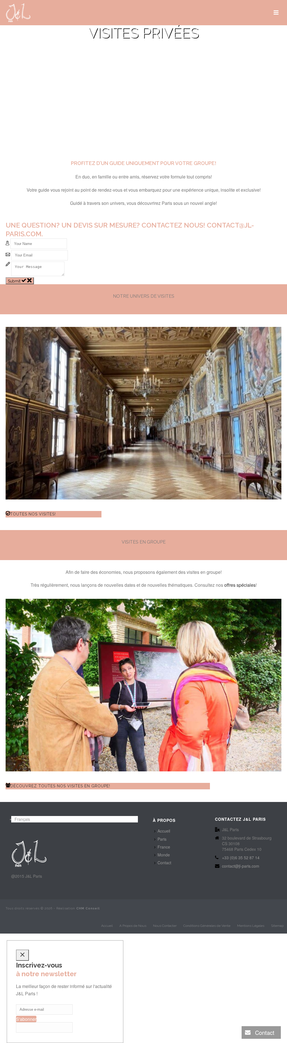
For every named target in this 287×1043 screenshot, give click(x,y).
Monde (164, 855)
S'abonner (26, 1019)
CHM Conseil (88, 908)
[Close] (22, 955)
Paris (162, 839)
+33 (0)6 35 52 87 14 (241, 857)
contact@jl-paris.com (240, 865)
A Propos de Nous (132, 926)
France (164, 847)
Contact (164, 862)
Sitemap (277, 926)
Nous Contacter (165, 926)
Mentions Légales (250, 926)
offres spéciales (240, 585)
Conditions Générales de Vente (206, 926)
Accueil (164, 831)
